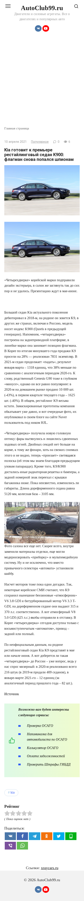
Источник (11, 694)
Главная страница (16, 128)
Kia (13, 792)
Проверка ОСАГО (40, 725)
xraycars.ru (49, 868)
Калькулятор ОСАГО (42, 748)
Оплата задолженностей (46, 756)
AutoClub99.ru (42, 7)
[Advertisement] (42, 82)
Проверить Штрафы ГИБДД (48, 764)
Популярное (40, 142)
